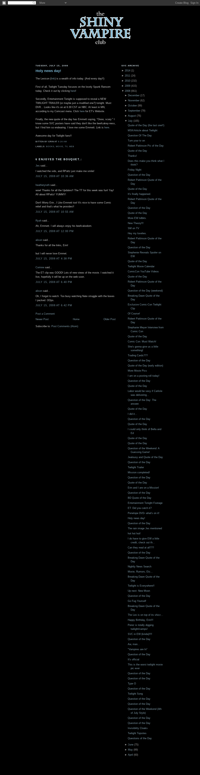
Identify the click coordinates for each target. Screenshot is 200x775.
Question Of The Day (140, 135)
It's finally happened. (139, 194)
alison (39, 240)
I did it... (132, 413)
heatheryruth (43, 185)
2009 (127, 85)
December (133, 95)
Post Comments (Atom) (64, 326)
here (73, 90)
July (130, 120)
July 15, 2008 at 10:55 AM (55, 211)
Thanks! (132, 155)
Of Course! (134, 313)
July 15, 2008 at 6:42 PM (54, 305)
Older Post (110, 319)
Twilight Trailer (136, 467)
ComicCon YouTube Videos (143, 271)
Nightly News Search (139, 566)
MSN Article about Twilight (142, 130)
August (132, 115)
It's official (133, 659)
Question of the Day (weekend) (145, 290)
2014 (127, 70)
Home (76, 319)
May (130, 749)
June (130, 744)
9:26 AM (62, 141)
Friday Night (134, 169)
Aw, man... (134, 644)
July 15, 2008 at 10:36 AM (55, 176)
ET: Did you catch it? (140, 508)
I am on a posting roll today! (143, 375)
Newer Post (42, 319)
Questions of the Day (140, 738)
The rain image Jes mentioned (145, 528)
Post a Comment (45, 313)
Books (50, 146)
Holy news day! (48, 71)
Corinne (40, 267)
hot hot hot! (134, 533)
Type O (132, 683)
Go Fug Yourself (137, 600)
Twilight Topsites (137, 733)
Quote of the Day (137, 150)
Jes (38, 165)
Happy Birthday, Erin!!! (140, 619)
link (53, 78)
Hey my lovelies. (137, 233)
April (130, 754)
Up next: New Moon (139, 590)
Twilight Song (135, 693)
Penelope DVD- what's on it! (143, 513)
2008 (127, 90)
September (134, 110)
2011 (127, 75)
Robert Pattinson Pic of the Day (146, 145)
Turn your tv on (136, 140)
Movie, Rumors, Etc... (140, 571)
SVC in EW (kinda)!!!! (140, 634)
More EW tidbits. (137, 218)
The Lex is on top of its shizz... (145, 614)
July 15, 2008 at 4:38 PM (54, 258)
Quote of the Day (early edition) (145, 365)
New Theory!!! (136, 223)
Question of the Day (139, 174)
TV (66, 146)
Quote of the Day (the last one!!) (146, 125)
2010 (127, 80)
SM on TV (133, 228)
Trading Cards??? (138, 355)
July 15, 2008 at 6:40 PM (54, 282)
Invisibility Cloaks (138, 728)
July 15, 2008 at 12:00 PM (55, 231)
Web (71, 146)
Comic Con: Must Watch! (142, 341)
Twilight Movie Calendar (141, 266)
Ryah (38, 220)
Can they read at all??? (141, 547)
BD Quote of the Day (139, 497)
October (132, 105)
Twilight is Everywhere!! (141, 585)
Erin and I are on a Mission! (143, 487)
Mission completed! (139, 472)
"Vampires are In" (137, 649)
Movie (59, 146)
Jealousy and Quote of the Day (145, 457)
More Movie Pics (137, 370)
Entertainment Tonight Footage (145, 502)
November (133, 100)
